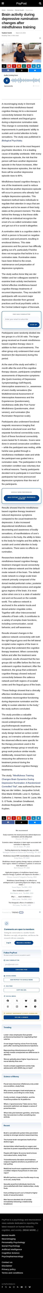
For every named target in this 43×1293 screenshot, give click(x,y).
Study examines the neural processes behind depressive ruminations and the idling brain (22, 836)
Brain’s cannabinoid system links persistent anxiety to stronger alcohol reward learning (21, 1134)
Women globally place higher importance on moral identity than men (21, 1060)
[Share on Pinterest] (29, 66)
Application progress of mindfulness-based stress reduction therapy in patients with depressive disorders (21, 873)
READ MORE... (30, 1230)
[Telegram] (35, 1006)
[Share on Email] (9, 66)
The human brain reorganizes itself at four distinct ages (20, 1141)
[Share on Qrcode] (14, 66)
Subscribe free (21, 969)
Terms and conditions (12, 1273)
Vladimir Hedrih (7, 33)
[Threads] (8, 1006)
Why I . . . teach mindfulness (21, 897)
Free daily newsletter (21, 314)
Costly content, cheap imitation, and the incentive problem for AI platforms (19, 1098)
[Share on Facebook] (8, 70)
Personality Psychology (13, 1242)
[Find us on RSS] (17, 1287)
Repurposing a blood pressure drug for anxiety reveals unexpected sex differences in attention (21, 1052)
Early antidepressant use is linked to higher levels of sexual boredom (20, 1194)
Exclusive (10, 10)
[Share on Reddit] (19, 66)
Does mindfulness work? (21, 891)
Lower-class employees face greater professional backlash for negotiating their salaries (20, 1037)
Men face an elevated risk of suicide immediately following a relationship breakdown (18, 1202)
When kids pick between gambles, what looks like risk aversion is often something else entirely (21, 1115)
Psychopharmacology (12, 1256)
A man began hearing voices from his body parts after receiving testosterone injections (21, 1045)
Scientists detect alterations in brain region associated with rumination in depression (21, 843)
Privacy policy (9, 1269)
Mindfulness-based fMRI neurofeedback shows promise (21, 856)
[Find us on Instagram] (14, 1287)
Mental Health (19, 10)
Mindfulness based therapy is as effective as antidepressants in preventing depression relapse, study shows (21, 882)
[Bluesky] (26, 1000)
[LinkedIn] (35, 1000)
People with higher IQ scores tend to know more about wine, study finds (20, 1154)
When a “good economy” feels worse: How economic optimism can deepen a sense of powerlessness (20, 1106)
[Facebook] (8, 1000)
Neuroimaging (9, 1239)
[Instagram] (17, 1006)
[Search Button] (40, 3)
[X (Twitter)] (17, 1000)
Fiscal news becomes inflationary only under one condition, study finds (21, 1085)
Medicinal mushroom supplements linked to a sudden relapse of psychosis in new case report (21, 1170)
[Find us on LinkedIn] (10, 1287)
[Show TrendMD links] (40, 912)
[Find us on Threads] (25, 1287)
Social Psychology (11, 1246)
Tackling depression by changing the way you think (22, 850)
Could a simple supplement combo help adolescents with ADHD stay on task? (19, 1067)
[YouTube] (26, 1006)
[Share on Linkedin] (34, 66)
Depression (29, 10)
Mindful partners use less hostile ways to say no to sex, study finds (21, 1178)
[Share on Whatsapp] (24, 66)
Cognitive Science (10, 1253)
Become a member (24, 943)
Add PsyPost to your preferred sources (22, 498)
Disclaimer (7, 1266)
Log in (8, 943)
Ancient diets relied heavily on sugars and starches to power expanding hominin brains (21, 1147)
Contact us (7, 1262)
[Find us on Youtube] (22, 1287)
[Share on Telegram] (38, 66)
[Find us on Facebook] (2, 1287)
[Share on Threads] (21, 70)
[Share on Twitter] (4, 66)
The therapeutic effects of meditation (21, 903)
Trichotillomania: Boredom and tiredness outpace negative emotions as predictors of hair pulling (21, 1162)
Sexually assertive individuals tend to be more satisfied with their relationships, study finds (21, 1186)
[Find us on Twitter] (6, 1287)
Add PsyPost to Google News (21, 979)
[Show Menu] (3, 3)
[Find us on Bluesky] (30, 1287)
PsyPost (21, 3)
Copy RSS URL (21, 990)
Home (4, 10)
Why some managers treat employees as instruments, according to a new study (19, 1091)
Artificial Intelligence (12, 1249)
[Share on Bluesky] (35, 70)
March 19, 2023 (21, 33)
